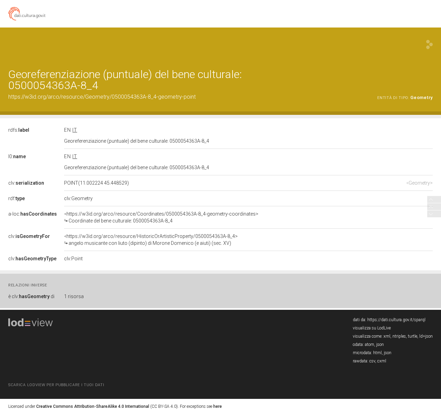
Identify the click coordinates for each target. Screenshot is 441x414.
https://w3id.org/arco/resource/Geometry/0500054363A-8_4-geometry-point (102, 97)
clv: (26, 183)
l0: (17, 156)
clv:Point (73, 258)
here (217, 406)
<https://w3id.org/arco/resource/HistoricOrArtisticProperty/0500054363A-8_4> (151, 239)
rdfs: (18, 130)
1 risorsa (74, 296)
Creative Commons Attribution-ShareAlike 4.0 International (92, 406)
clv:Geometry (78, 198)
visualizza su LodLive (372, 328)
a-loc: (32, 214)
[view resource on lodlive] (429, 44)
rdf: (16, 198)
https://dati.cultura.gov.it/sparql (396, 319)
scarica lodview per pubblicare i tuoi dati (56, 385)
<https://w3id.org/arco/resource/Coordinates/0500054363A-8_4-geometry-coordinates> (161, 217)
